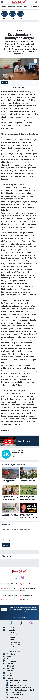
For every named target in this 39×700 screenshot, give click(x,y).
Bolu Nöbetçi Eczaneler (11, 584)
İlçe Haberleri (15, 642)
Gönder (6, 545)
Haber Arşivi (26, 600)
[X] (19, 577)
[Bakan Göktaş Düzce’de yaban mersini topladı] (28, 472)
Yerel (12, 647)
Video (8, 656)
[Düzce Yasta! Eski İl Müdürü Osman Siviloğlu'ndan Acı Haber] (28, 508)
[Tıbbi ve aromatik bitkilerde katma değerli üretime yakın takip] (10, 490)
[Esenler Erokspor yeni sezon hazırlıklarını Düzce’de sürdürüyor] (28, 490)
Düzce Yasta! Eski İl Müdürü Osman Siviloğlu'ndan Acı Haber (28, 516)
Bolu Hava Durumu (28, 584)
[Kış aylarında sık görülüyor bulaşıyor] (19, 69)
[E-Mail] (13, 456)
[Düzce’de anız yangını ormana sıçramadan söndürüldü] (10, 472)
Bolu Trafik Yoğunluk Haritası (27, 589)
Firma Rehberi (11, 661)
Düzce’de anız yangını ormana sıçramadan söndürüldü (9, 480)
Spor (26, 7)
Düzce (19, 31)
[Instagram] (23, 577)
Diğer (12, 649)
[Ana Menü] (2, 2)
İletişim (9, 675)
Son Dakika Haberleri (9, 600)
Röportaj (10, 666)
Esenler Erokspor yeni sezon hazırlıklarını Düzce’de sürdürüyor (27, 498)
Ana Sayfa (10, 627)
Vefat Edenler (15, 644)
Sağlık (19, 7)
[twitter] (21, 623)
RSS (5, 609)
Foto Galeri (10, 654)
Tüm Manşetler (27, 595)
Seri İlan (9, 663)
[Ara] (36, 2)
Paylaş (6, 82)
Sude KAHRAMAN (18, 452)
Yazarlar (9, 659)
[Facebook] (16, 577)
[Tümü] (36, 556)
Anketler (9, 671)
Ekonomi (11, 7)
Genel (3, 7)
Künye (8, 673)
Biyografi (10, 668)
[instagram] (31, 623)
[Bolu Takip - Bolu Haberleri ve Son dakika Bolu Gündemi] (19, 2)
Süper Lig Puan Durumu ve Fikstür (22, 690)
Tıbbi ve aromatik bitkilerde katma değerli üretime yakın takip (10, 498)
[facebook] (11, 623)
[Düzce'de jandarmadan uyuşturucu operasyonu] (10, 508)
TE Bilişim (24, 617)
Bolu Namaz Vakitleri (10, 588)
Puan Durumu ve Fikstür (10, 595)
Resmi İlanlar (15, 651)
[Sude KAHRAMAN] (6, 454)
